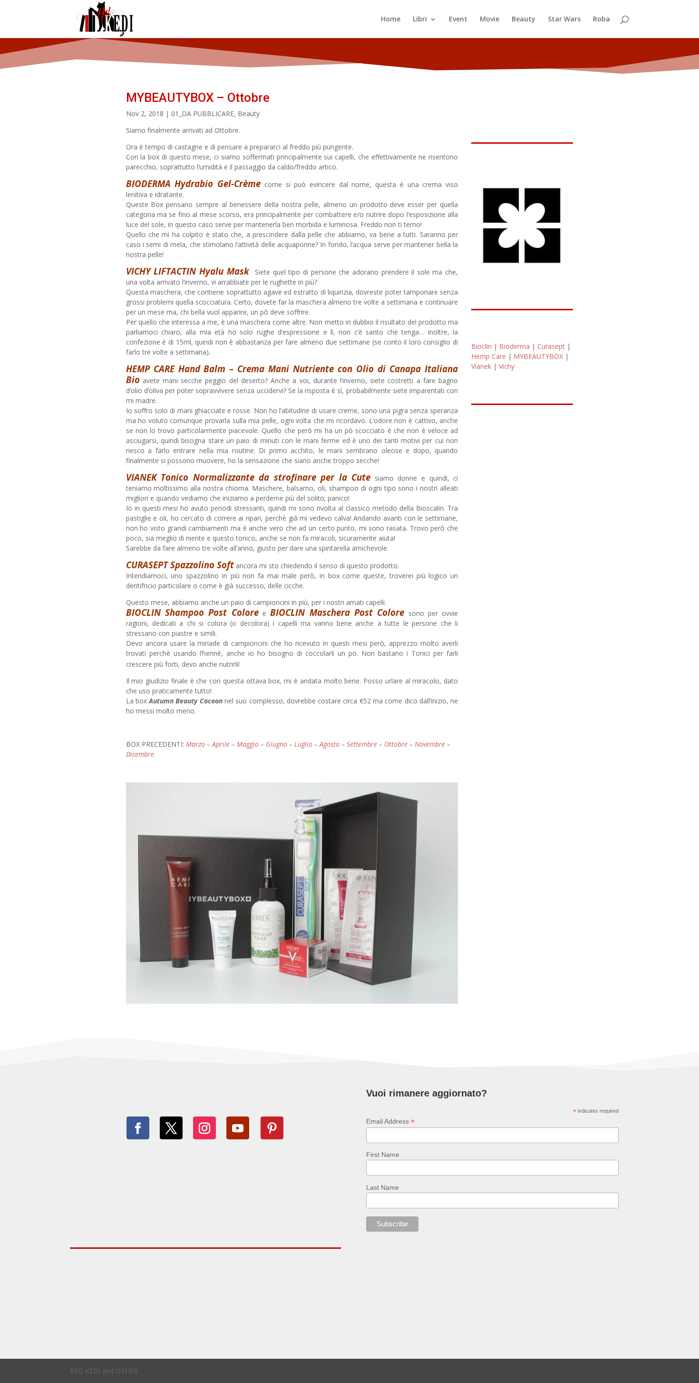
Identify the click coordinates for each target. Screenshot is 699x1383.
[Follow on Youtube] (237, 1127)
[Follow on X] (171, 1127)
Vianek (481, 366)
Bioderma (514, 346)
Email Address (390, 1121)
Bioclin (481, 346)
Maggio (248, 744)
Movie (489, 19)
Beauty (523, 19)
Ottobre (396, 744)
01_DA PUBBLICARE (202, 113)
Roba (601, 19)
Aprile (221, 744)
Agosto (330, 744)
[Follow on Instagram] (204, 1127)
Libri (420, 19)
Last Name (382, 1187)
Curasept (551, 346)
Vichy (507, 366)
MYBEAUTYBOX (538, 356)
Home (390, 19)
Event (458, 19)
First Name (382, 1154)
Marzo (195, 744)
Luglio (303, 744)
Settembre (362, 744)
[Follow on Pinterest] (272, 1127)
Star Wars (564, 19)
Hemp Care (488, 356)
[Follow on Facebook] (137, 1127)
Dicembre (140, 754)
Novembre (430, 744)
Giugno (276, 744)
